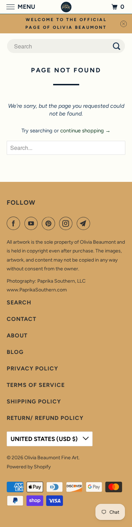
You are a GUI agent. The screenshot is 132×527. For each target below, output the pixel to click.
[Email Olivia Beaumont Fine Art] (85, 223)
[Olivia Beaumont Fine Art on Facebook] (15, 223)
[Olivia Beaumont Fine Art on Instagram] (67, 223)
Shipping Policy (34, 401)
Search (19, 302)
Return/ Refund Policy (45, 418)
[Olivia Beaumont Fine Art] (66, 7)
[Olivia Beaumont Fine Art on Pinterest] (50, 223)
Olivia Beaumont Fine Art (51, 458)
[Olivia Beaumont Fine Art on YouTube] (32, 223)
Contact (21, 319)
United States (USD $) (45, 438)
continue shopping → (85, 130)
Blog (15, 352)
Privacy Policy (32, 368)
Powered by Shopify (29, 467)
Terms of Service (36, 385)
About (17, 335)
